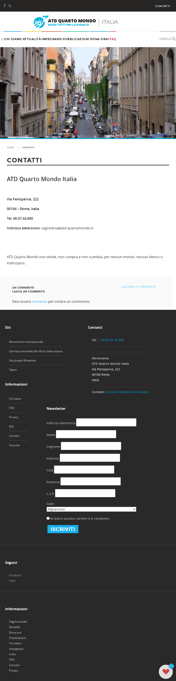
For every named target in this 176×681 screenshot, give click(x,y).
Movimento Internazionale (26, 342)
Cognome (53, 447)
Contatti (162, 6)
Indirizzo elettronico (61, 423)
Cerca (165, 39)
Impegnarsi (51, 39)
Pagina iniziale (18, 621)
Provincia (53, 482)
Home (10, 147)
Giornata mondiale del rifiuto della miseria (35, 351)
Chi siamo (13, 39)
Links (12, 654)
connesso (39, 301)
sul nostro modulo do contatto (126, 392)
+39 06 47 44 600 (112, 340)
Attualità (32, 39)
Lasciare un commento (138, 286)
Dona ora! (99, 39)
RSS (11, 426)
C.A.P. (50, 494)
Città (50, 470)
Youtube (14, 445)
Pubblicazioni (76, 39)
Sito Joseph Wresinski (22, 360)
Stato (50, 504)
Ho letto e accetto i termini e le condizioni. (79, 518)
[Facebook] (5, 5)
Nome (51, 435)
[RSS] (10, 5)
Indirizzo (53, 458)
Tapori (13, 370)
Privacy (13, 417)
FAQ (112, 39)
